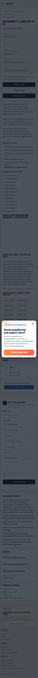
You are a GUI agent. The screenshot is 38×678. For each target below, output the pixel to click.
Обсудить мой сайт (19, 352)
